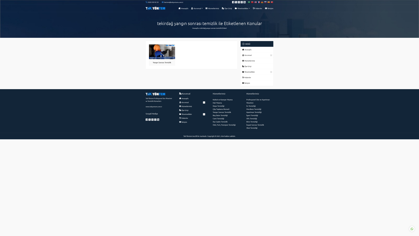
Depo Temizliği (218, 106)
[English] (255, 2)
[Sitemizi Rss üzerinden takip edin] (244, 2)
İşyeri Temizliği (252, 115)
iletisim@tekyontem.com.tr (173, 2)
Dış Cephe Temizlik (220, 122)
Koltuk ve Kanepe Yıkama (223, 99)
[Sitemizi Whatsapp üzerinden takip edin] (242, 2)
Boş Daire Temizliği (220, 115)
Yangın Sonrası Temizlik (162, 62)
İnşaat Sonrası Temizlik (255, 125)
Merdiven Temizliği (253, 109)
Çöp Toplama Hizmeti (221, 109)
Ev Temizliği (251, 106)
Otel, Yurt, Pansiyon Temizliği (224, 125)
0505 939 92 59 (153, 2)
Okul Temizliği (251, 128)
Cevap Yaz (398, 220)
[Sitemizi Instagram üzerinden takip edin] (239, 2)
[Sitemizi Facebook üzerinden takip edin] (233, 2)
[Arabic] (249, 2)
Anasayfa (195, 28)
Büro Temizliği (252, 122)
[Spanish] (268, 2)
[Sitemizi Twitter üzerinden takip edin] (236, 2)
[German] (262, 2)
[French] (259, 2)
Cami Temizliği (218, 118)
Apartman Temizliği (254, 112)
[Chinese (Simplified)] (252, 2)
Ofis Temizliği (251, 118)
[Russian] (265, 2)
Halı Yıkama (217, 103)
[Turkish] (272, 2)
